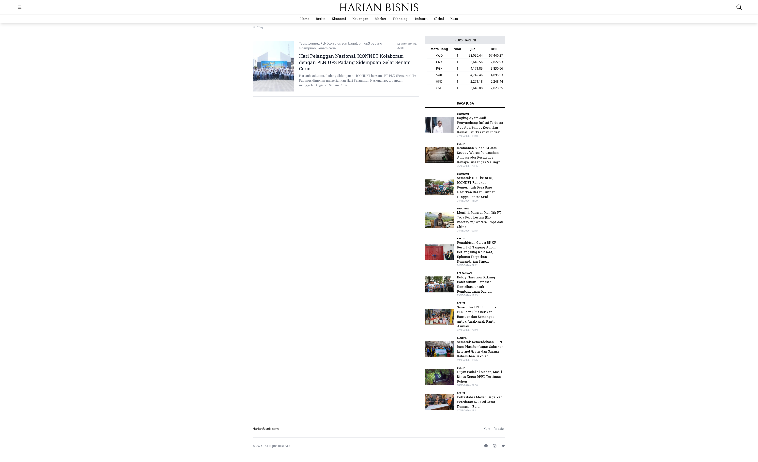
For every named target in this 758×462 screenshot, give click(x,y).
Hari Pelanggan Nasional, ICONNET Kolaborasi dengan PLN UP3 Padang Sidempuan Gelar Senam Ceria (355, 62)
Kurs (454, 19)
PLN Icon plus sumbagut (339, 43)
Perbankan (464, 273)
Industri (421, 19)
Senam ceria (326, 48)
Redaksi (499, 429)
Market (380, 19)
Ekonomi (339, 19)
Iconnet (313, 43)
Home (305, 19)
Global (439, 19)
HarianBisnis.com (266, 429)
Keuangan (360, 19)
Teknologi (401, 19)
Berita (321, 19)
